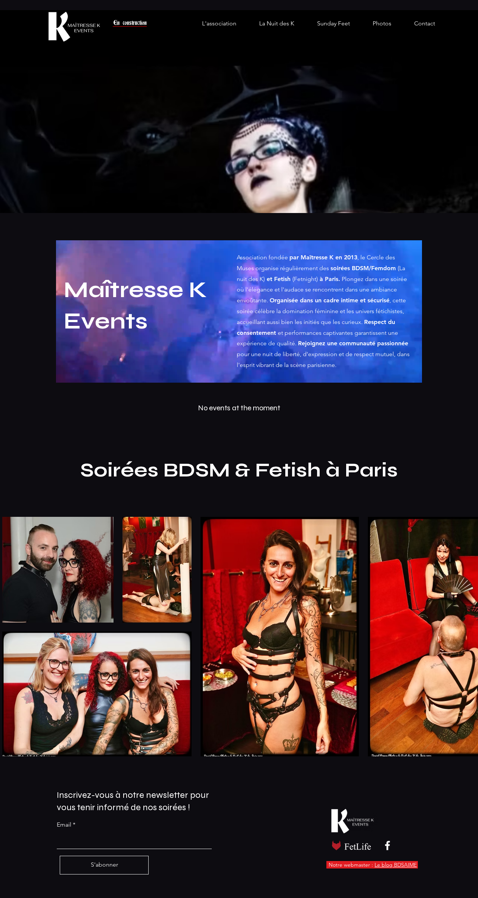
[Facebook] (387, 845)
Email (64, 825)
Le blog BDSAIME (396, 864)
